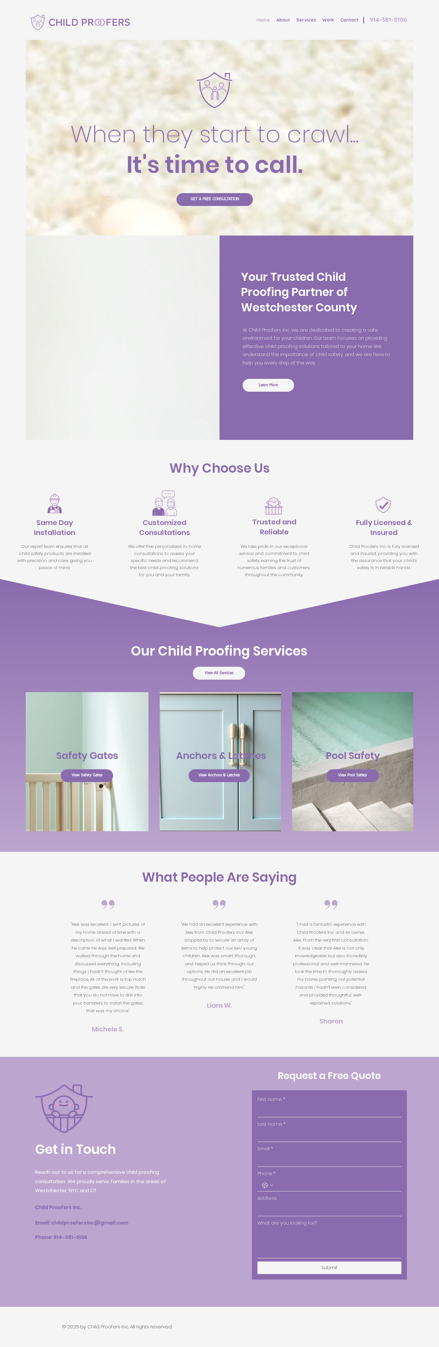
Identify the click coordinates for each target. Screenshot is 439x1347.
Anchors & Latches (221, 756)
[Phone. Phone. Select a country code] (267, 1185)
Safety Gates (87, 756)
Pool (337, 756)
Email (265, 1148)
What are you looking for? (287, 1222)
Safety (364, 756)
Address (267, 1198)
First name (271, 1099)
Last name (271, 1123)
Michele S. (108, 1029)
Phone (266, 1173)
